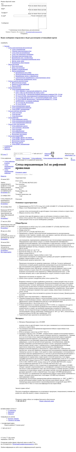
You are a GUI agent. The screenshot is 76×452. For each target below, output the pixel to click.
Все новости (5, 252)
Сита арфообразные (18, 131)
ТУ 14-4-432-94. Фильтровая (24, 102)
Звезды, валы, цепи (18, 61)
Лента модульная (13, 64)
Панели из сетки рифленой (20, 84)
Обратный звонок (47, 154)
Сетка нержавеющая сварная (21, 106)
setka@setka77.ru (70, 155)
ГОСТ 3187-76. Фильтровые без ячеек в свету (30, 92)
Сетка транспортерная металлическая (20, 48)
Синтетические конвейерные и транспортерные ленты (33, 77)
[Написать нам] (52, 154)
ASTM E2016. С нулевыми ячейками (27, 101)
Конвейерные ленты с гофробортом (27, 76)
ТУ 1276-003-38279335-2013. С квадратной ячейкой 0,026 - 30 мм (36, 97)
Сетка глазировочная (18, 49)
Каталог (7, 46)
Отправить (24, 33)
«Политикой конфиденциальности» (34, 32)
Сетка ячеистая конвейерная (21, 52)
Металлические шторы (19, 82)
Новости (7, 147)
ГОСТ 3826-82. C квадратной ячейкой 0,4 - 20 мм (31, 91)
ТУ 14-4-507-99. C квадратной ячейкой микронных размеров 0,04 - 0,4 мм (39, 94)
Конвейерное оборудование (20, 62)
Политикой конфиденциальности (23, 444)
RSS (10, 252)
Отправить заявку (21, 172)
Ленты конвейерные (18, 71)
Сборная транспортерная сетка (21, 51)
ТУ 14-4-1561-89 (21, 104)
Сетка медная (16, 114)
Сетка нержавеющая (14, 87)
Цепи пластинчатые (18, 67)
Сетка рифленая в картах (20, 119)
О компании (8, 146)
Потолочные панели (18, 141)
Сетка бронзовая (17, 116)
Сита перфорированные (19, 132)
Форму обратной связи (46, 401)
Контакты (7, 149)
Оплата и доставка (14, 420)
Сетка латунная (17, 112)
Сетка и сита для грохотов (16, 124)
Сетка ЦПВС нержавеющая (20, 109)
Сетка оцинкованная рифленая (21, 121)
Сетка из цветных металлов (17, 111)
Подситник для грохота (19, 134)
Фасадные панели (17, 142)
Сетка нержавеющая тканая (20, 89)
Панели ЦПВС (16, 86)
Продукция (25, 158)
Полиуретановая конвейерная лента (27, 74)
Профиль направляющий (20, 69)
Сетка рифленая (13, 117)
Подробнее (4, 192)
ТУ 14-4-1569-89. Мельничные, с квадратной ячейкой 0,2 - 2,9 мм (36, 99)
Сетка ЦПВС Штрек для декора (22, 137)
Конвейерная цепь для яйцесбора (22, 57)
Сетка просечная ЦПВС (15, 136)
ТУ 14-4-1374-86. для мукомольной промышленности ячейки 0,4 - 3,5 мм (39, 96)
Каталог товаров (13, 418)
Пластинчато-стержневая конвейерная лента (26, 59)
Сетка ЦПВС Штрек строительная (23, 139)
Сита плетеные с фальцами (20, 127)
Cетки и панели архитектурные (18, 81)
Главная (17, 158)
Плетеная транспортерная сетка (22, 56)
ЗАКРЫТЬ (4, 43)
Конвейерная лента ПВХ (23, 72)
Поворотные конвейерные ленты (26, 79)
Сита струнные (17, 129)
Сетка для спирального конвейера (22, 54)
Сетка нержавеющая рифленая (21, 107)
